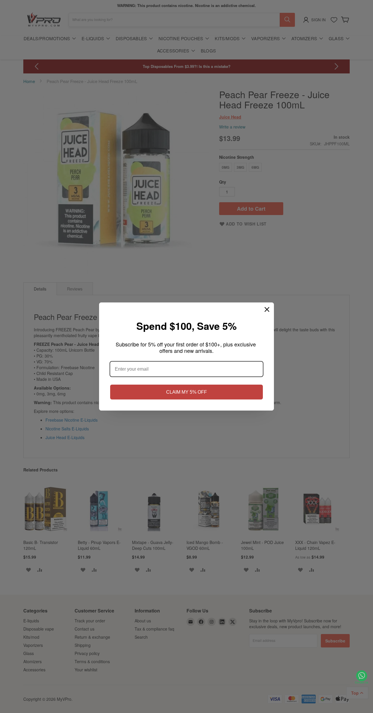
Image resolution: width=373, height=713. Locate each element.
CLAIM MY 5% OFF (186, 392)
